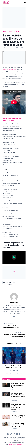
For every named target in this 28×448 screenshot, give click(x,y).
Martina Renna (10, 47)
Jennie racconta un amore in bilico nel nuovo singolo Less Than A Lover (17, 425)
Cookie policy (12, 444)
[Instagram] (14, 434)
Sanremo (16, 31)
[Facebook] (8, 434)
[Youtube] (17, 434)
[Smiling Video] (20, 434)
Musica (11, 31)
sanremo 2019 (10, 284)
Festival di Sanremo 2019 (9, 282)
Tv (21, 31)
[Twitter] (11, 434)
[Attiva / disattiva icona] (21, 2)
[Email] (14, 316)
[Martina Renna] (14, 297)
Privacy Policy (19, 444)
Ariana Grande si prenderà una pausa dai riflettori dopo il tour (17, 385)
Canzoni (4, 31)
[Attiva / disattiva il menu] (24, 2)
